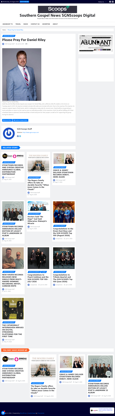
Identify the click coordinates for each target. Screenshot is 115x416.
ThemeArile (41, 413)
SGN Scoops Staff (9, 44)
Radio (26, 24)
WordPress (23, 413)
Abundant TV (8, 24)
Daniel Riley (8, 120)
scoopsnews (59, 238)
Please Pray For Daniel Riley (15, 30)
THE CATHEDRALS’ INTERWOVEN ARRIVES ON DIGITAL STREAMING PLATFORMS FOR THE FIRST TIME (13, 330)
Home (4, 30)
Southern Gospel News (21, 120)
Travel (18, 24)
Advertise (46, 24)
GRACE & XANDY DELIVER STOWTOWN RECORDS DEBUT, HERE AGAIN (63, 173)
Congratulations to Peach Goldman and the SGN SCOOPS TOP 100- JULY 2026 (38, 278)
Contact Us (35, 24)
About (55, 24)
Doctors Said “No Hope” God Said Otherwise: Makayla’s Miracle (37, 219)
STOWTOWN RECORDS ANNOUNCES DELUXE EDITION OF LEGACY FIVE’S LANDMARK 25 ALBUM (12, 230)
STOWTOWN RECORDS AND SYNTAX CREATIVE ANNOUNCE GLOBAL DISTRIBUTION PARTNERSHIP (13, 169)
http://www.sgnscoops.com (31, 132)
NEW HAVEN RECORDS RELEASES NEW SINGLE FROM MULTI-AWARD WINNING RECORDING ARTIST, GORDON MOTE (12, 280)
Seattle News (32, 413)
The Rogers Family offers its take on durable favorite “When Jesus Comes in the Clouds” (38, 184)
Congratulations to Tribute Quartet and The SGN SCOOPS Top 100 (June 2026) (63, 278)
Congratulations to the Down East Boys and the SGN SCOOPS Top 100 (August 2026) (63, 232)
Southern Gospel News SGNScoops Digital (57, 15)
